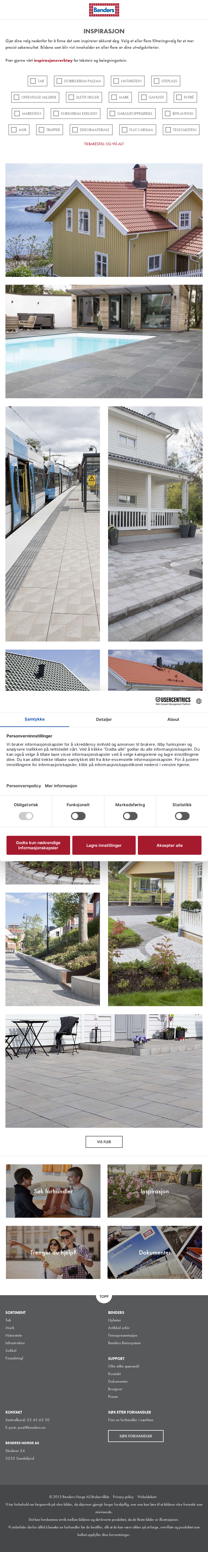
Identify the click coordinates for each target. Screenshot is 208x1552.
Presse (113, 1396)
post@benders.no (32, 1427)
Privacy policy (123, 1496)
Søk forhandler (135, 1436)
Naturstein (131, 81)
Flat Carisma (141, 129)
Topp (104, 1296)
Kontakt (114, 1373)
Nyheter (114, 1320)
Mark (124, 97)
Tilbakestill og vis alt (104, 143)
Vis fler (104, 1141)
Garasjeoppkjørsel (134, 113)
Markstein (31, 113)
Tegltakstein (184, 129)
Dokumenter (118, 1381)
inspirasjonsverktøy (54, 60)
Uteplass (169, 81)
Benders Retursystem (124, 1343)
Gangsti (156, 97)
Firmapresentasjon (122, 1335)
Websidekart (146, 1496)
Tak (41, 81)
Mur (22, 129)
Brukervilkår (100, 1496)
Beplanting (183, 113)
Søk (200, 9)
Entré (189, 97)
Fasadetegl (14, 1358)
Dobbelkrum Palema (82, 81)
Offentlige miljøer (38, 97)
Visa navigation (11, 10)
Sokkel (10, 1350)
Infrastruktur (15, 1343)
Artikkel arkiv (119, 1327)
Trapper (53, 129)
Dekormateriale (94, 129)
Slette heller (87, 97)
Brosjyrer (115, 1389)
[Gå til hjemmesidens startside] (104, 10)
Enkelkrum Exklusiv (79, 113)
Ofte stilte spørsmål (123, 1366)
